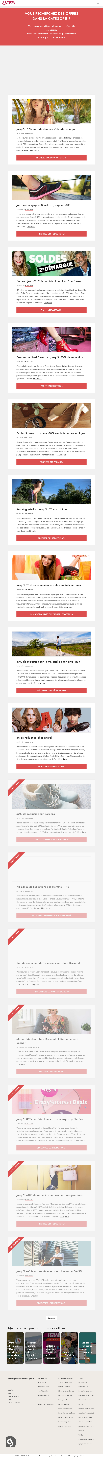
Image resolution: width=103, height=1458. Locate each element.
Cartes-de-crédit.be (85, 1422)
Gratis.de (11, 1393)
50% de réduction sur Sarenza (35, 814)
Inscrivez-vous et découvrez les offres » (51, 614)
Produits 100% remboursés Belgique (70, 1417)
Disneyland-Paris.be (85, 1417)
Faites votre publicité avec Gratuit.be (50, 1404)
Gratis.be (11, 1390)
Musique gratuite (64, 1386)
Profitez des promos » (51, 462)
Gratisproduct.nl (13, 1396)
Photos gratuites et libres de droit (69, 1395)
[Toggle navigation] (98, 3)
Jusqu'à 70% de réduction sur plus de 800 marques (48, 585)
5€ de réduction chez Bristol (34, 738)
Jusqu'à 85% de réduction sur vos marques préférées (49, 1119)
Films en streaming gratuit (67, 1391)
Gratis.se (11, 1399)
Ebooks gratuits (63, 1404)
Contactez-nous (43, 1386)
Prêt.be (81, 1404)
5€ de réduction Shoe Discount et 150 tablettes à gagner (47, 1041)
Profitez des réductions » (51, 234)
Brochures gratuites (65, 1408)
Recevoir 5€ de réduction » (51, 766)
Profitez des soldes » (51, 310)
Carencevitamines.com (86, 1439)
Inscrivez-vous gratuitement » (51, 157)
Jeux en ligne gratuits (65, 1382)
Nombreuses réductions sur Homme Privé (42, 887)
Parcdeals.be (83, 1382)
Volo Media (83, 1456)
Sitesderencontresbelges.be (88, 1426)
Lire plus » (34, 150)
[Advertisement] (51, 70)
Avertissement (43, 1400)
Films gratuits (63, 1400)
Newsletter (42, 1382)
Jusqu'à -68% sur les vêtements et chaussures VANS (49, 1271)
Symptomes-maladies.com (88, 1444)
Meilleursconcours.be (86, 1395)
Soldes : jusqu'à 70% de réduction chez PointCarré (48, 281)
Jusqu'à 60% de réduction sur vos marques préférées (49, 1195)
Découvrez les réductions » (51, 690)
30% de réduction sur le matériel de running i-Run (48, 662)
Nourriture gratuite (64, 1422)
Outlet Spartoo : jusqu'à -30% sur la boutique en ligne (50, 433)
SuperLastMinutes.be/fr (86, 1413)
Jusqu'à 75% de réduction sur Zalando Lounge (45, 129)
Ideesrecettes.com (85, 1400)
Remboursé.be (83, 1386)
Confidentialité (43, 1391)
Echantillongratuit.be (85, 1391)
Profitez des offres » (51, 386)
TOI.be (81, 1435)
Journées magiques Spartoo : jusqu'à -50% (43, 205)
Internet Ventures (62, 1456)
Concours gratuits (32, 1047)
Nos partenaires (43, 1395)
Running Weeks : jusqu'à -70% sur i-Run (41, 509)
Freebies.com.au (14, 1403)
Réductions (29, 133)
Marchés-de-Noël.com (86, 1408)
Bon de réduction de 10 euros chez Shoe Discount (48, 963)
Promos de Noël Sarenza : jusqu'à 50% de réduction (49, 357)
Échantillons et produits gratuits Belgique (72, 1413)
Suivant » (51, 1318)
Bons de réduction (64, 1426)
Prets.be (81, 1430)
